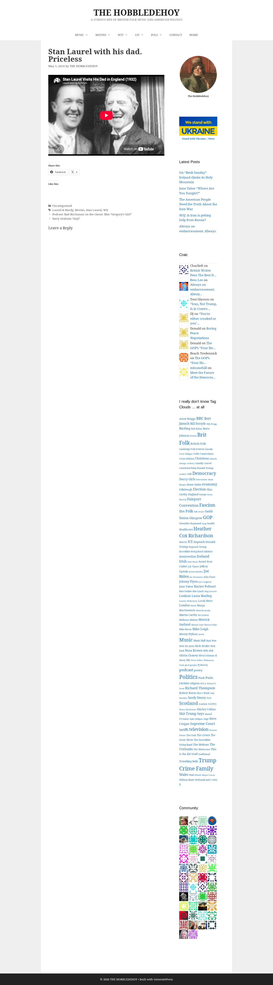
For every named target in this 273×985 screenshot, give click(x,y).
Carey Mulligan (186, 454)
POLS (154, 35)
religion (195, 683)
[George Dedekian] (202, 868)
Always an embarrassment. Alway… (202, 289)
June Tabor (186, 586)
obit (211, 650)
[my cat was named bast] (183, 886)
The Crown (203, 735)
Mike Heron (185, 629)
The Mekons (201, 744)
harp (204, 523)
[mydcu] (212, 820)
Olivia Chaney (188, 655)
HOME (193, 35)
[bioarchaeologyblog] (183, 934)
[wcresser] (183, 820)
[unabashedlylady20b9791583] (193, 905)
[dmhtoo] (212, 830)
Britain (193, 436)
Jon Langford (205, 581)
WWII (214, 780)
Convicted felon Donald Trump (196, 468)
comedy (199, 463)
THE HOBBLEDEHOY (137, 12)
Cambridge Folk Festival (191, 449)
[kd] (193, 924)
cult (189, 474)
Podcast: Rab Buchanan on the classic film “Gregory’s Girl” (92, 214)
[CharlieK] (202, 886)
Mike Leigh (200, 629)
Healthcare (186, 529)
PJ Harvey (203, 665)
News (211, 138)
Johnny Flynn (188, 581)
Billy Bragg (212, 424)
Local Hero (205, 600)
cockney (190, 463)
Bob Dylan (196, 428)
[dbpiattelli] (212, 858)
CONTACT (175, 35)
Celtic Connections (203, 453)
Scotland (188, 703)
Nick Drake (202, 646)
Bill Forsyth (198, 424)
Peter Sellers (197, 660)
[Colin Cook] (193, 820)
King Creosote (210, 591)
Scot (209, 697)
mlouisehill (198, 368)
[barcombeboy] (183, 915)
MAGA (193, 605)
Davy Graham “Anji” (66, 218)
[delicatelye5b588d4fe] (212, 849)
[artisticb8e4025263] (212, 915)
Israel (202, 561)
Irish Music (192, 561)
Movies (79, 210)
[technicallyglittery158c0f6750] (202, 915)
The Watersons (202, 749)
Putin (209, 678)
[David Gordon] (202, 849)
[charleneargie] (212, 924)
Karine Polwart (205, 586)
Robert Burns (187, 693)
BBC (200, 418)
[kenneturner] (183, 896)
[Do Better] (193, 915)
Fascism (207, 505)
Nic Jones (189, 646)
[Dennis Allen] (202, 858)
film (182, 511)
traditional (204, 754)
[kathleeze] (202, 877)
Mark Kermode (203, 610)
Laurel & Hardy (62, 210)
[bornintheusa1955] (183, 868)
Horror (183, 542)
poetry (198, 670)
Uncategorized (62, 206)
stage (206, 718)
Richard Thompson (200, 688)
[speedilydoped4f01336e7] (202, 896)
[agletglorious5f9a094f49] (193, 934)
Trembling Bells (188, 761)
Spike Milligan (196, 719)
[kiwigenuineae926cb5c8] (193, 858)
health (210, 523)
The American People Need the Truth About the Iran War (198, 204)
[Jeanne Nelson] (193, 830)
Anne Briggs (187, 418)
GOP (207, 517)
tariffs (183, 730)
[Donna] (193, 849)
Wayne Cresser (208, 775)
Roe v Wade (203, 693)
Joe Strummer (196, 577)
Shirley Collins (206, 709)
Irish (183, 561)
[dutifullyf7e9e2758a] (183, 877)
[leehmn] (202, 830)
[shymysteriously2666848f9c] (193, 868)
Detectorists (201, 479)
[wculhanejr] (212, 896)
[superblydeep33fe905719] (212, 868)
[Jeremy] (202, 820)
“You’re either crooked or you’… (203, 318)
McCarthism (203, 615)
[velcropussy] (183, 839)
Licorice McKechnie (188, 601)
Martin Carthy (188, 615)
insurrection (187, 556)
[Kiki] (202, 924)
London (184, 605)
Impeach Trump (198, 546)
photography (191, 665)
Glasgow (195, 518)
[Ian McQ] (183, 830)
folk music (199, 511)
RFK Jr (203, 683)
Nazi (208, 640)
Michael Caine (197, 624)
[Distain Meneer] (183, 849)
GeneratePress (163, 979)
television (199, 729)
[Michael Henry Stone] (183, 858)
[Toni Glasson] (193, 886)
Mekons (194, 619)
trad (194, 754)
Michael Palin (210, 624)
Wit (105, 210)
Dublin (197, 484)
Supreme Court (202, 723)
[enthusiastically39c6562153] (212, 839)
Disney (190, 484)
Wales (183, 774)
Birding (184, 428)
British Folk (198, 443)
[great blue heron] (193, 839)
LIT (137, 35)
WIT (121, 35)
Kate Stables (185, 591)
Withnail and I (203, 779)
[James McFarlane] (212, 905)
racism (184, 683)
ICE (190, 541)
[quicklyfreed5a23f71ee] (183, 905)
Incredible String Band (191, 551)
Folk (189, 510)
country (182, 474)
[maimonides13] (193, 877)
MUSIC (79, 35)
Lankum (185, 596)
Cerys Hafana (186, 458)
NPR (205, 650)
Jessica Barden (196, 571)
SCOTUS (212, 704)
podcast (186, 669)
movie (201, 634)
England (193, 494)
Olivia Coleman (206, 655)
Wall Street (195, 775)
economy (209, 484)
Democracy (204, 473)
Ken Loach (198, 591)
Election (199, 489)
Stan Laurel (94, 210)
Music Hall (199, 640)
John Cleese (209, 577)
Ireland (203, 556)
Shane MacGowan (187, 709)
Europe (203, 494)
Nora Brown (193, 650)
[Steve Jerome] (202, 839)
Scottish (203, 704)
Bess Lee (196, 280)
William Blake (186, 779)
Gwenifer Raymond (190, 523)
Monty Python (188, 634)
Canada (209, 449)
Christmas (202, 458)
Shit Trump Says (191, 714)
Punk (201, 678)
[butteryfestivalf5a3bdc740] (193, 896)
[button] (88, 34)
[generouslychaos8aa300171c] (183, 924)
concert (208, 463)
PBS (188, 660)
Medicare (184, 619)
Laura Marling (202, 596)
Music (186, 639)
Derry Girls (187, 479)
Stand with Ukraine (194, 138)
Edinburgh (185, 489)
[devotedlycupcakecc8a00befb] (212, 886)
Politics (188, 676)
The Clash (191, 735)
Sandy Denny (197, 698)
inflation (208, 551)
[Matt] (202, 905)
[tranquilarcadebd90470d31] (212, 877)
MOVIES (100, 35)
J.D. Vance (193, 566)
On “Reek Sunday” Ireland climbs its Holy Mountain (196, 177)
